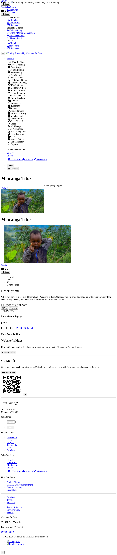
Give (9, 424)
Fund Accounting (17, 35)
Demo (12, 12)
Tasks (13, 124)
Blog (9, 447)
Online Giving (15, 30)
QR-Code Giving (18, 80)
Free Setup (15, 67)
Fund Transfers (17, 141)
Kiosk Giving (15, 38)
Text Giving (16, 72)
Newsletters (15, 103)
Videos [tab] (10, 282)
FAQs (9, 440)
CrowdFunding (18, 93)
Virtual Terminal (18, 90)
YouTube (11, 502)
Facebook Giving (18, 82)
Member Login (17, 116)
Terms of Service (14, 507)
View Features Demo (17, 149)
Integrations (12, 490)
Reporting (15, 106)
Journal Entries (17, 139)
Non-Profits (12, 462)
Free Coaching (18, 64)
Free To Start (17, 62)
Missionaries (14, 25)
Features (10, 58)
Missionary (14, 48)
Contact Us (12, 437)
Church (13, 43)
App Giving (16, 75)
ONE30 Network (24, 327)
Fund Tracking (17, 134)
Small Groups (17, 111)
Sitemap (10, 512)
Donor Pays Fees (18, 88)
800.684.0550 (7, 532)
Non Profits (14, 22)
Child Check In (17, 121)
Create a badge (8, 352)
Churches (14, 20)
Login (13, 7)
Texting (14, 100)
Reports (14, 144)
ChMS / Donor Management (22, 33)
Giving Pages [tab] (13, 285)
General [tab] (10, 277)
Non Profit (14, 46)
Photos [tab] (10, 279)
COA (12, 136)
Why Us (10, 153)
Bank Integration (18, 131)
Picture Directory (18, 113)
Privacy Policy (13, 510)
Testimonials (12, 445)
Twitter (10, 500)
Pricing (10, 155)
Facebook (11, 497)
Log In (11, 171)
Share (6, 272)
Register (14, 10)
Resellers (11, 450)
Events (14, 108)
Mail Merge (15, 126)
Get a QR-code (8, 372)
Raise (10, 422)
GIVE (4, 265)
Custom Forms (17, 118)
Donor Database (17, 98)
